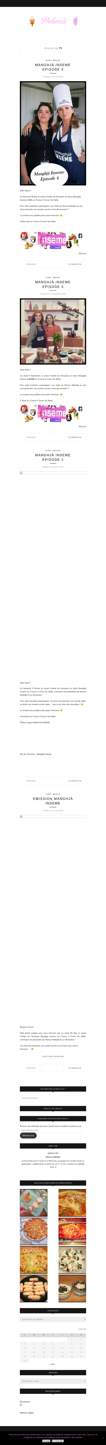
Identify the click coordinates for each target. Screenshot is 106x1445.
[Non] (102, 1438)
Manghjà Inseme (44, 754)
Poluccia (76, 264)
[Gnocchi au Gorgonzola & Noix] (72, 1260)
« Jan (52, 1364)
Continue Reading (53, 1056)
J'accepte (46, 1441)
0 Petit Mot (30, 264)
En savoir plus (57, 1441)
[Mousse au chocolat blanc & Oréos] (72, 1289)
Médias (56, 60)
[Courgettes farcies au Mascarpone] (33, 1260)
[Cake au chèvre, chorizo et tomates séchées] (72, 1232)
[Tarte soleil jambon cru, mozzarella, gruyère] (33, 1232)
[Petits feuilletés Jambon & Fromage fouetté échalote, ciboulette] (33, 1289)
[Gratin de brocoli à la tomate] (72, 1203)
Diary (49, 60)
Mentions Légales (27, 1413)
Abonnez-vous (28, 1135)
